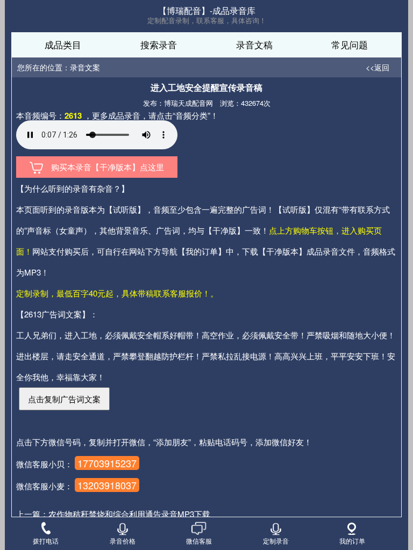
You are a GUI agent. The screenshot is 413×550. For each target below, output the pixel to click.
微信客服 (199, 540)
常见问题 (349, 44)
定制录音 (276, 540)
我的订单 (352, 540)
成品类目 (63, 44)
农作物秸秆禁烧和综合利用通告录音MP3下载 (129, 513)
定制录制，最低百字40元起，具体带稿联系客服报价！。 (117, 293)
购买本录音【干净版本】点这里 (103, 166)
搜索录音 (158, 44)
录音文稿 (254, 44)
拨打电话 (46, 540)
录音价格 (123, 540)
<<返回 (377, 67)
